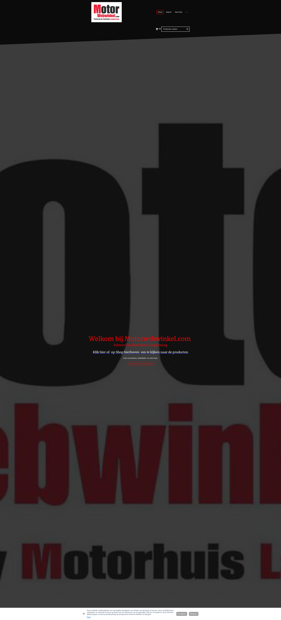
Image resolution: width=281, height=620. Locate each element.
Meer (89, 617)
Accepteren (181, 614)
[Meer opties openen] (186, 12)
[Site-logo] (106, 12)
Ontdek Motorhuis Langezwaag (140, 364)
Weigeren (193, 614)
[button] (187, 29)
